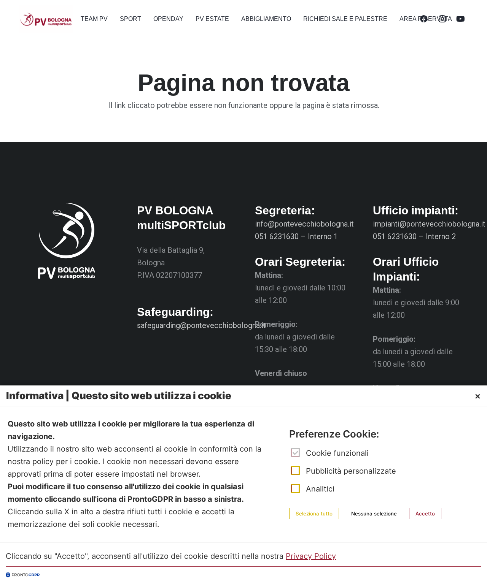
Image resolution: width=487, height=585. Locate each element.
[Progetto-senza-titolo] (46, 19)
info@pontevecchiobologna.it (304, 223)
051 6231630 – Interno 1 (296, 236)
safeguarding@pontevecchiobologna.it (201, 325)
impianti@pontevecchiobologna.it (429, 223)
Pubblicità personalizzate (351, 471)
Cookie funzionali (337, 453)
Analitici (320, 488)
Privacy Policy (311, 556)
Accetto (425, 513)
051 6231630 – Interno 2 (414, 236)
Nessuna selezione (374, 513)
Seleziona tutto (314, 513)
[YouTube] (460, 19)
